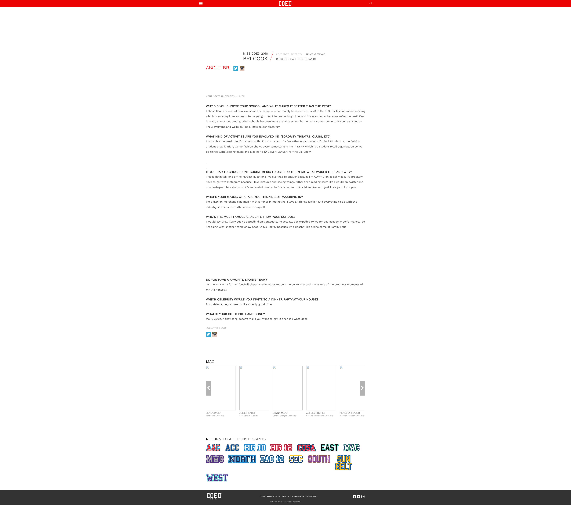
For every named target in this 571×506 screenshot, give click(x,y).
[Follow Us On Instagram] (363, 496)
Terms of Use (299, 496)
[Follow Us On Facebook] (354, 496)
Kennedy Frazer (350, 412)
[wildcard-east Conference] (329, 447)
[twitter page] (235, 68)
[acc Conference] (232, 447)
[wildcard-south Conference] (319, 459)
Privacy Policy (287, 496)
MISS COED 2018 (255, 53)
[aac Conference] (213, 447)
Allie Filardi (247, 412)
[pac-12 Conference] (272, 459)
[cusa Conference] (306, 448)
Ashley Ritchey (315, 412)
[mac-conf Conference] (351, 447)
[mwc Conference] (215, 459)
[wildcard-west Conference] (217, 477)
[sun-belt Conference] (343, 462)
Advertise (276, 496)
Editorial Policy (311, 496)
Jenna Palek (213, 412)
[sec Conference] (296, 459)
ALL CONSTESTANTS (247, 439)
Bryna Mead (280, 412)
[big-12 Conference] (281, 447)
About (269, 496)
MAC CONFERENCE (315, 54)
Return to (296, 58)
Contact (263, 496)
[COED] (285, 3)
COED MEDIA (278, 502)
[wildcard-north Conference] (242, 459)
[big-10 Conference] (255, 447)
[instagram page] (242, 68)
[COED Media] (214, 499)
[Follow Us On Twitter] (358, 496)
